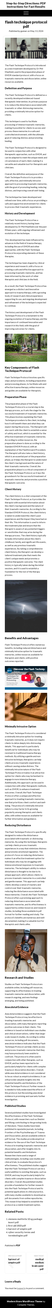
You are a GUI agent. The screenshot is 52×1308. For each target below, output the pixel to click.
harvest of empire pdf (20, 1229)
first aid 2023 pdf (17, 1225)
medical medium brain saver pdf (38, 1264)
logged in (21, 1288)
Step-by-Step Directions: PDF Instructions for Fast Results (26, 5)
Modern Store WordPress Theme (24, 1301)
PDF (18, 1245)
